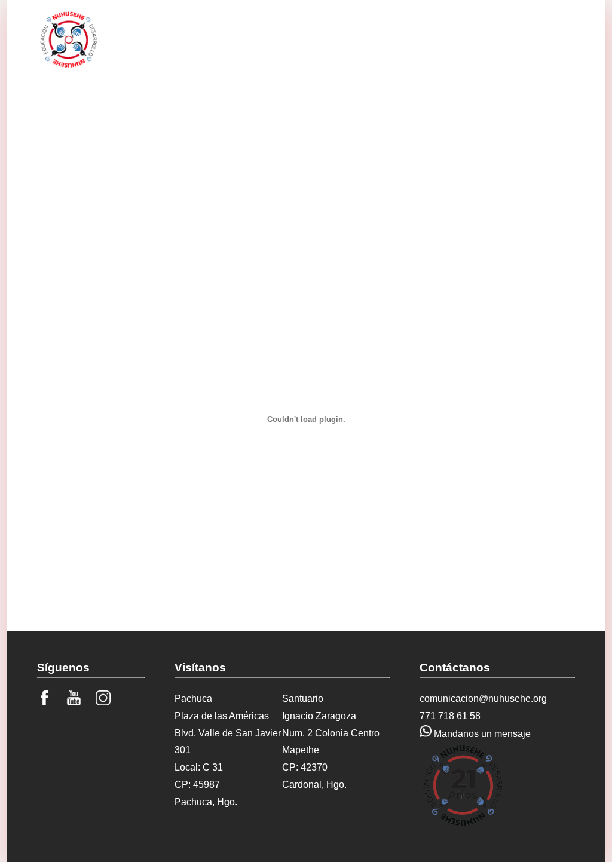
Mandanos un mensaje (481, 734)
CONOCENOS (213, 37)
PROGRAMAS (288, 37)
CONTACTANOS (449, 37)
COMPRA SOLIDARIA (523, 42)
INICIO (151, 37)
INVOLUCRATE (366, 37)
